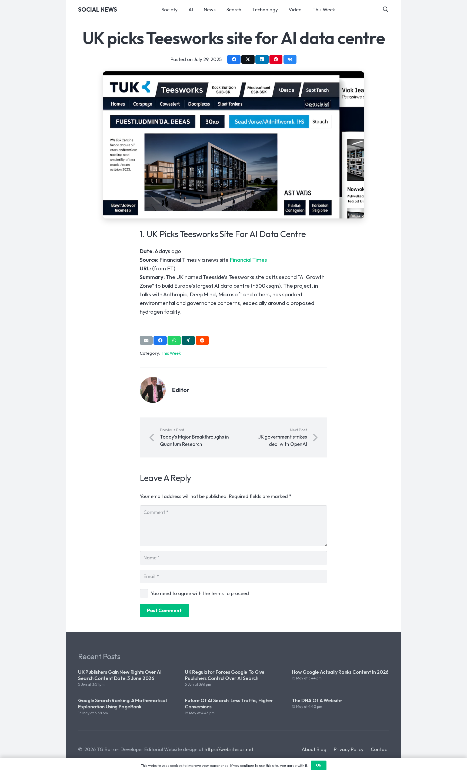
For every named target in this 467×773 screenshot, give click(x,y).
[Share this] (234, 59)
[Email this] (146, 340)
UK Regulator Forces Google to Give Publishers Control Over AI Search (225, 675)
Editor (180, 390)
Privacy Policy (348, 749)
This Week (171, 353)
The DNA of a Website (317, 700)
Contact (380, 749)
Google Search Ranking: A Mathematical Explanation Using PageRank (122, 703)
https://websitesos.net (229, 749)
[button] (386, 9)
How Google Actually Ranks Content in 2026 (340, 672)
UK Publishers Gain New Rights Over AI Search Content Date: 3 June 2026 (120, 675)
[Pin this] (276, 59)
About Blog (314, 749)
